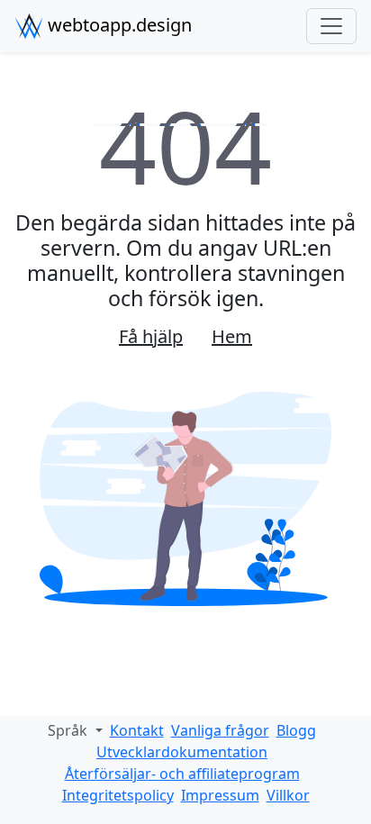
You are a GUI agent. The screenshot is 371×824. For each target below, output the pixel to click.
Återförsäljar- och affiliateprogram (182, 773)
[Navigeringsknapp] (331, 26)
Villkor (288, 795)
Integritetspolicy (118, 795)
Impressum (220, 795)
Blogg (296, 730)
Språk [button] (69, 730)
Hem (232, 336)
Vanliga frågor (220, 730)
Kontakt (137, 730)
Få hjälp (151, 336)
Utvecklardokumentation (181, 752)
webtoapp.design (117, 25)
